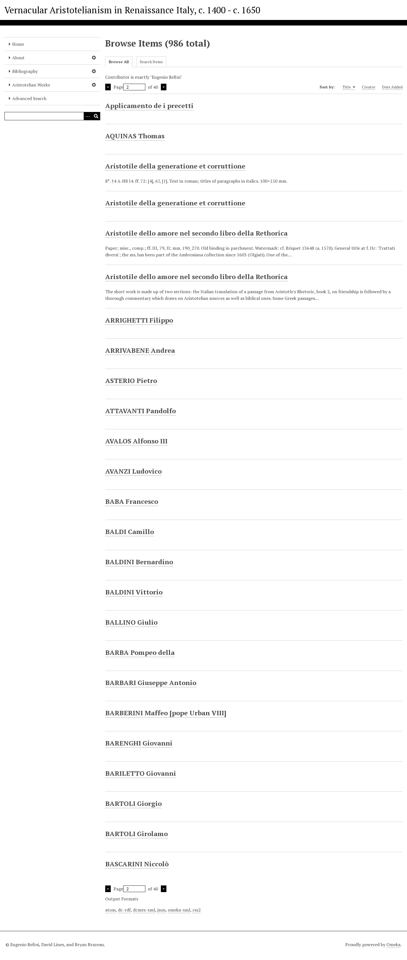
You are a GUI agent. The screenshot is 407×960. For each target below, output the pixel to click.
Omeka (393, 944)
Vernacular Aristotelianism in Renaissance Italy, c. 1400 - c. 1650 (132, 10)
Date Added (392, 87)
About (18, 58)
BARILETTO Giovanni (140, 773)
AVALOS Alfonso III (136, 440)
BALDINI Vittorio (134, 592)
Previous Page (108, 87)
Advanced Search (29, 98)
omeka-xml (179, 910)
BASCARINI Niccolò (137, 863)
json (161, 910)
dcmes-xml (144, 910)
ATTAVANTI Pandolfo (140, 410)
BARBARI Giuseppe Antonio (150, 682)
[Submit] (96, 116)
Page (118, 87)
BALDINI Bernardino (139, 561)
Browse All (119, 61)
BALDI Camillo (129, 531)
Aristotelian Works (31, 85)
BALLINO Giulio (131, 622)
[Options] (88, 116)
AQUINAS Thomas (134, 135)
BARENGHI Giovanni (138, 743)
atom (110, 910)
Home (18, 44)
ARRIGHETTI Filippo (139, 320)
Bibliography (25, 71)
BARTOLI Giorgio (133, 803)
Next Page (163, 87)
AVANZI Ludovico (133, 471)
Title (347, 87)
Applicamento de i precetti (149, 105)
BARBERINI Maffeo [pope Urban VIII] (165, 712)
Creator (368, 87)
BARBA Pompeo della (140, 652)
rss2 (196, 910)
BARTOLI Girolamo (136, 833)
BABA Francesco (131, 501)
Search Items (151, 61)
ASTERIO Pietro (131, 380)
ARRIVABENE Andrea (140, 350)
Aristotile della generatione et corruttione (175, 166)
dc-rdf (124, 910)
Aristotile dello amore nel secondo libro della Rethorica (196, 233)
